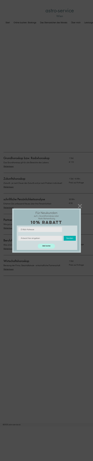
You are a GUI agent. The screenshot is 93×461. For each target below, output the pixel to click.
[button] (80, 206)
